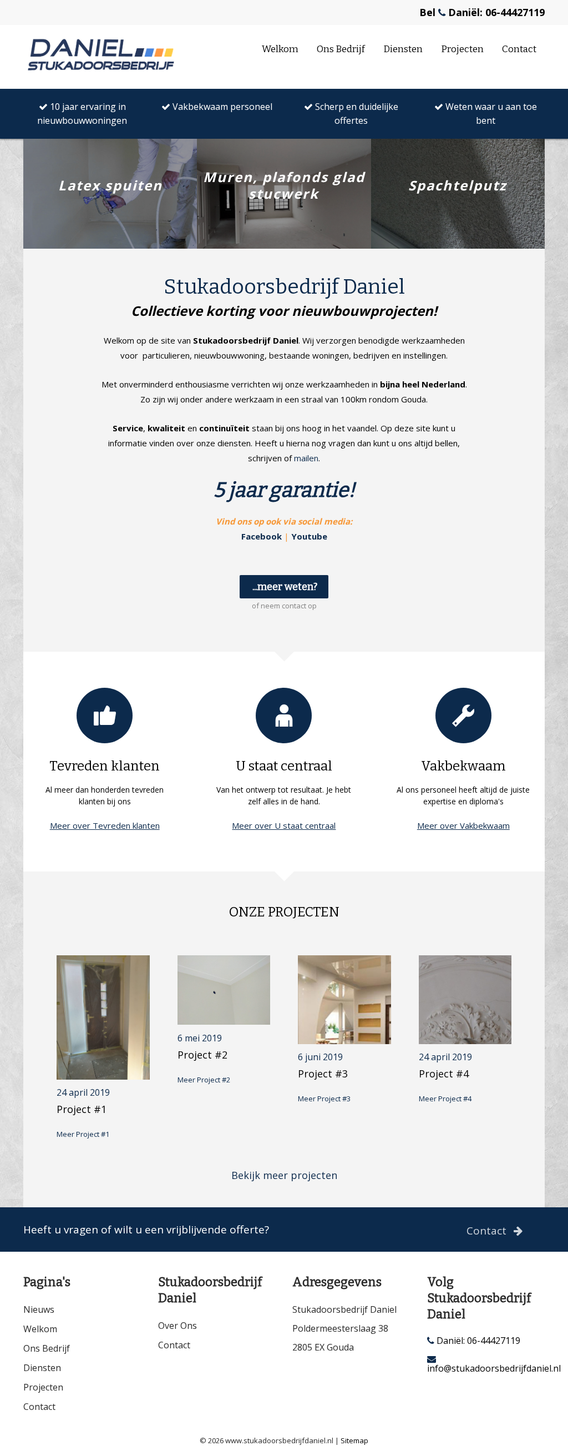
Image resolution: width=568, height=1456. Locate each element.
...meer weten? (284, 587)
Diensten (403, 49)
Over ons (177, 1325)
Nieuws (38, 1309)
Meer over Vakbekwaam (463, 825)
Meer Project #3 (324, 1099)
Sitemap (354, 1440)
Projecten (462, 49)
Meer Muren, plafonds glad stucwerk (284, 230)
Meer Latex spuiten (110, 230)
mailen (306, 457)
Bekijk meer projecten (284, 1175)
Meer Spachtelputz (458, 230)
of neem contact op (284, 606)
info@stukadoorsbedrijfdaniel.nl (486, 1367)
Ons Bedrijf (341, 49)
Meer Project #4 (445, 1099)
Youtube (309, 536)
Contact (519, 49)
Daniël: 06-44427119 (477, 1341)
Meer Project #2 (204, 1080)
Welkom (280, 49)
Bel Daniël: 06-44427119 (482, 12)
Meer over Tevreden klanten (105, 825)
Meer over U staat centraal (284, 825)
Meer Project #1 (83, 1134)
